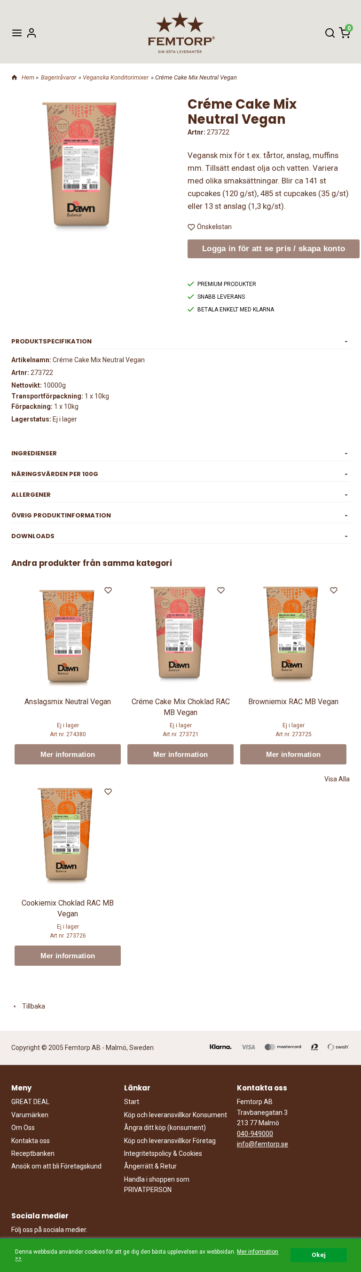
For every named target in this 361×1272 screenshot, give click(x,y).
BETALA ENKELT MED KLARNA (235, 309)
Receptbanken (33, 1153)
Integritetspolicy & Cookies (163, 1153)
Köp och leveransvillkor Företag (170, 1141)
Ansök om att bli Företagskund (56, 1166)
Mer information (67, 754)
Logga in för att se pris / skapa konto (273, 248)
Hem (28, 77)
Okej (319, 1254)
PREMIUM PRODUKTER (226, 284)
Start (131, 1101)
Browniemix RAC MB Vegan (293, 701)
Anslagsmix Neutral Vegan (67, 701)
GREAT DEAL (30, 1101)
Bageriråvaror (58, 77)
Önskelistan (214, 227)
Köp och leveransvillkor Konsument (175, 1115)
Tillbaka (31, 1006)
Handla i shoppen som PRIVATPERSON (156, 1184)
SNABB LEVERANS (221, 297)
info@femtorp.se (262, 1144)
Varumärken (29, 1115)
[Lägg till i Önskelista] (109, 592)
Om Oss (23, 1127)
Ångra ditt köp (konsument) (165, 1127)
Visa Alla (337, 779)
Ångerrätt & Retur (150, 1166)
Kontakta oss (30, 1141)
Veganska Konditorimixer (116, 77)
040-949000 (255, 1133)
